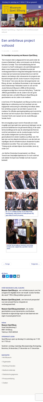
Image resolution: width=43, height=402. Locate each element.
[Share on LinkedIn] (14, 276)
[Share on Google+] (11, 276)
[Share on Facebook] (3, 276)
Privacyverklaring (8, 378)
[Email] (18, 276)
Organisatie (7, 362)
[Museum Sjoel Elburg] (14, 9)
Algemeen (15, 51)
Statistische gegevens (10, 374)
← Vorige (6, 264)
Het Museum (7, 357)
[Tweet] (7, 276)
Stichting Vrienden (9, 366)
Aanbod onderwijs (9, 370)
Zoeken (5, 383)
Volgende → (35, 264)
